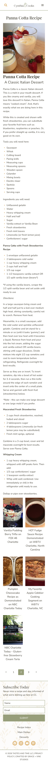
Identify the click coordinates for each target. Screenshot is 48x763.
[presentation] (13, 512)
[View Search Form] (5, 5)
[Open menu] (42, 5)
